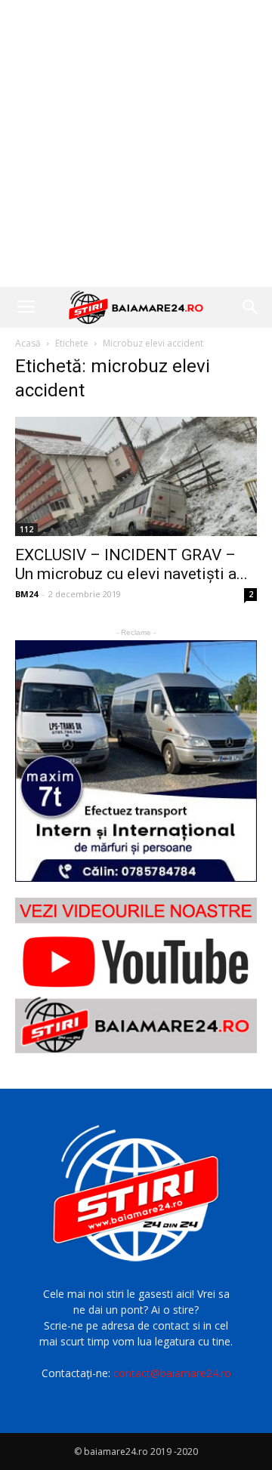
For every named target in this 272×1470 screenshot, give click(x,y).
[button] (251, 307)
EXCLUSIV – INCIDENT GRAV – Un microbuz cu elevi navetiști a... (131, 564)
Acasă (28, 343)
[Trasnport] (136, 761)
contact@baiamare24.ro (172, 1373)
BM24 (26, 593)
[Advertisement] (136, 143)
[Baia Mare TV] (136, 975)
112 (26, 529)
